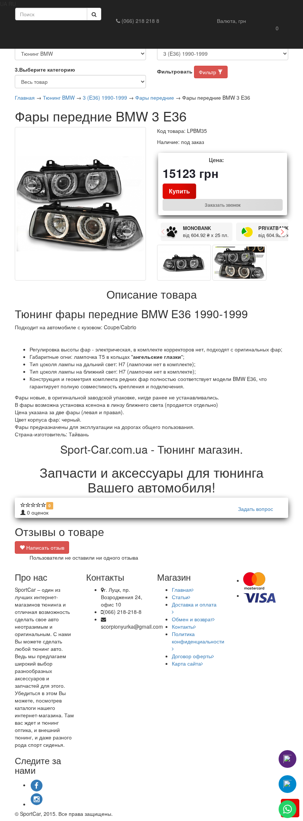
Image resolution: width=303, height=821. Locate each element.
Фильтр (208, 72)
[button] (231, 21)
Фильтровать (175, 71)
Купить (179, 191)
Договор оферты (192, 656)
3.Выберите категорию (45, 69)
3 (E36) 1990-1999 (105, 97)
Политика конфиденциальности (198, 637)
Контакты (183, 626)
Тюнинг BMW (59, 97)
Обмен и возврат (192, 619)
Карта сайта (186, 663)
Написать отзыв (44, 547)
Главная (25, 97)
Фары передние (154, 97)
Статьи (180, 597)
